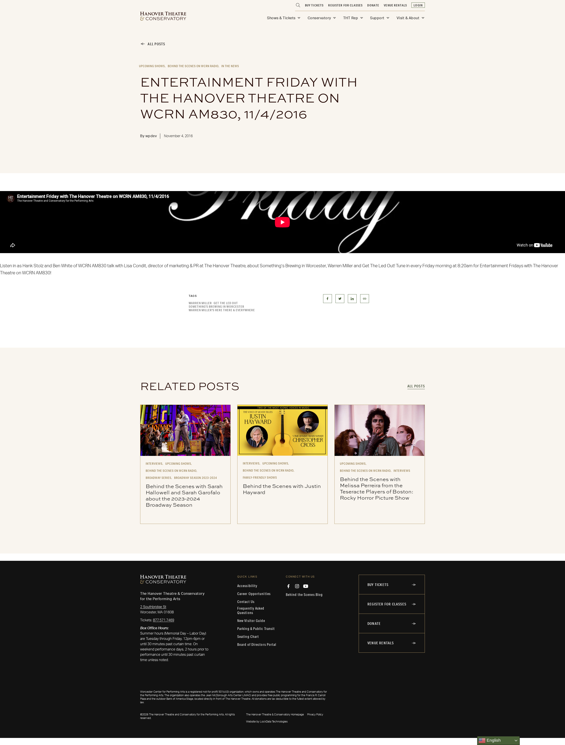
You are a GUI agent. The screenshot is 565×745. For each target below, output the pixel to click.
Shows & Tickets (281, 18)
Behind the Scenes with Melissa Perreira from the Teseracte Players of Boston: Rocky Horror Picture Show (376, 488)
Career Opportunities (254, 593)
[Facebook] (288, 586)
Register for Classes (345, 5)
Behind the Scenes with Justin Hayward (282, 489)
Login (418, 5)
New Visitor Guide (251, 620)
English (493, 740)
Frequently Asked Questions (250, 610)
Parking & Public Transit (256, 628)
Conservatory (319, 18)
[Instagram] (297, 586)
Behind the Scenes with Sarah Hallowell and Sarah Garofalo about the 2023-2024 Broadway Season (184, 495)
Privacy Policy (315, 714)
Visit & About (408, 18)
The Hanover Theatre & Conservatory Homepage (275, 714)
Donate (373, 5)
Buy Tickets (314, 5)
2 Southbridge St (153, 607)
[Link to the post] (185, 430)
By (148, 136)
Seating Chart (248, 636)
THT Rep (350, 18)
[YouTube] (305, 586)
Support (377, 18)
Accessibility (247, 586)
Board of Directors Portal (257, 644)
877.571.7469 (163, 620)
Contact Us (245, 601)
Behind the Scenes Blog (304, 594)
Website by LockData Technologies (267, 721)
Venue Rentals (395, 5)
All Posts (156, 44)
